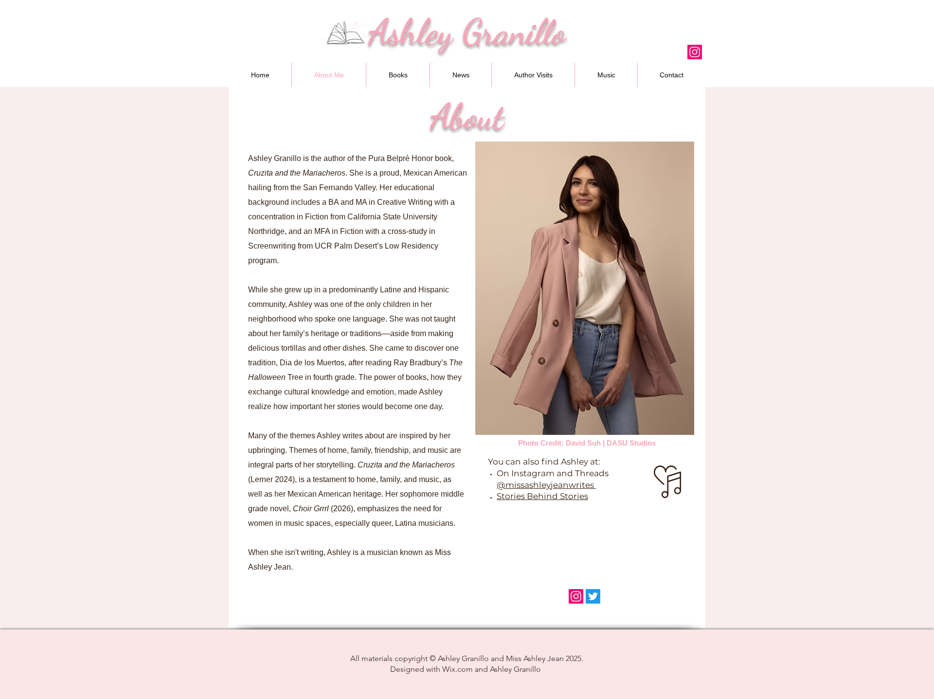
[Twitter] (593, 596)
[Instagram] (694, 52)
